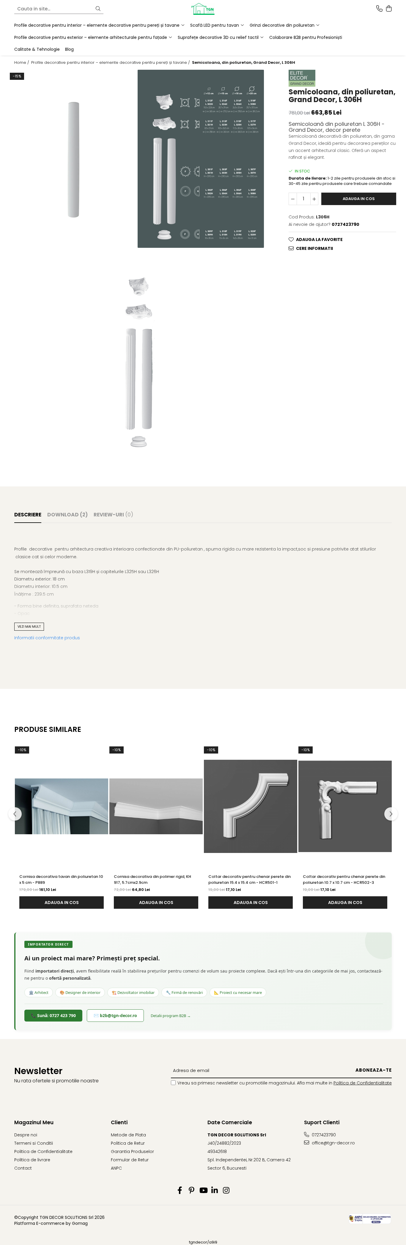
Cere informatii (314, 248)
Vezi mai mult (29, 626)
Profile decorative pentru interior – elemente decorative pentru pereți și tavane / (111, 62)
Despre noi (25, 1135)
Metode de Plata (128, 1135)
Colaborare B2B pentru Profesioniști (305, 37)
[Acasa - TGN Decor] (203, 9)
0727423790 (323, 1135)
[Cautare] (98, 9)
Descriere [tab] (27, 514)
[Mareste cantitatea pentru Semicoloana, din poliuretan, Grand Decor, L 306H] (314, 199)
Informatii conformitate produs (47, 638)
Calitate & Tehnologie (37, 49)
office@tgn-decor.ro (333, 1143)
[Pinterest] (191, 1190)
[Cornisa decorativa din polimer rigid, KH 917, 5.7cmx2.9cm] (156, 806)
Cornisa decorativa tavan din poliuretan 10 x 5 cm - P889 (61, 879)
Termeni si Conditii (33, 1143)
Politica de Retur (128, 1143)
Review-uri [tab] (113, 514)
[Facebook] (180, 1190)
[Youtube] (203, 1190)
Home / (22, 62)
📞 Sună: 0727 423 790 (53, 1015)
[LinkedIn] (215, 1190)
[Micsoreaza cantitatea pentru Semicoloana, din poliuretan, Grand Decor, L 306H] (293, 199)
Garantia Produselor (132, 1151)
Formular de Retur (130, 1160)
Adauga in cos (359, 199)
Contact (23, 1168)
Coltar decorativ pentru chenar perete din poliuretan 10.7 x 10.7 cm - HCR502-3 (344, 879)
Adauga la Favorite (319, 239)
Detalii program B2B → (171, 1015)
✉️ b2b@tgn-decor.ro (115, 1015)
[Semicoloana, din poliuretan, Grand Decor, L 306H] (73, 159)
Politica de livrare (32, 1160)
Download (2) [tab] (67, 514)
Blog (69, 49)
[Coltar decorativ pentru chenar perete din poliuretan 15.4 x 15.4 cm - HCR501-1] (250, 806)
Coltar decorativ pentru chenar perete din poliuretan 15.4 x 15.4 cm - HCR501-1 (249, 879)
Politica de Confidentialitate (362, 1083)
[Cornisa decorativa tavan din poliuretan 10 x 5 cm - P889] (61, 806)
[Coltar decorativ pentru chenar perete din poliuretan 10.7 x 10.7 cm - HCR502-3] (345, 806)
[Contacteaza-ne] (379, 8)
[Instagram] (226, 1190)
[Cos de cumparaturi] (388, 8)
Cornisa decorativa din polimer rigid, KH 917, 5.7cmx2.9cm (152, 879)
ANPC (116, 1168)
